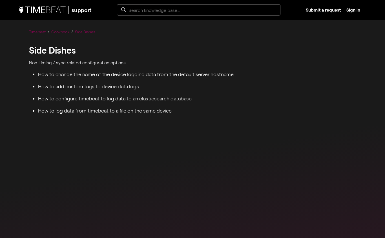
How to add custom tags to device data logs (88, 86)
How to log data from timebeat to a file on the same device (105, 110)
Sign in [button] (353, 9)
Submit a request (323, 9)
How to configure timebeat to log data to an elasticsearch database (115, 98)
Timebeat (37, 31)
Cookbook (60, 31)
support (82, 9)
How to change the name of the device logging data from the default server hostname (136, 74)
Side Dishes (85, 31)
